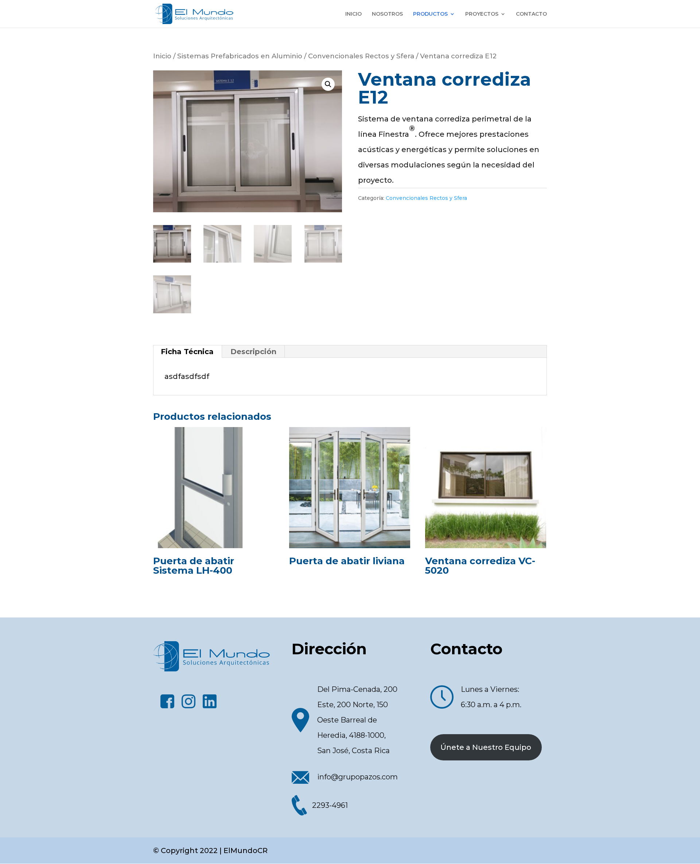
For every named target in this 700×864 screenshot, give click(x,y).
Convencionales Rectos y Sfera (361, 56)
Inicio (162, 56)
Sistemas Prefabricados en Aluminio (239, 56)
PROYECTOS (481, 14)
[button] (328, 84)
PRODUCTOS (430, 14)
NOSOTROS (387, 14)
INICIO (353, 14)
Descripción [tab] (253, 351)
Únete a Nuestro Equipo (485, 747)
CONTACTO (531, 14)
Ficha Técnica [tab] (187, 351)
